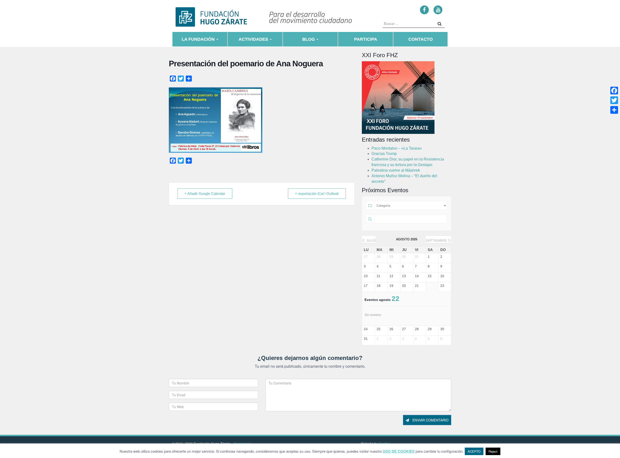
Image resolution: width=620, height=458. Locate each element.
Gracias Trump (384, 154)
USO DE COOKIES (399, 451)
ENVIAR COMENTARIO (430, 420)
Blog (309, 39)
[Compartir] (614, 110)
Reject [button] (492, 451)
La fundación (199, 39)
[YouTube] (438, 9)
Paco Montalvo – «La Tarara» (397, 148)
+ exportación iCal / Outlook (317, 193)
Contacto (420, 39)
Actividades (254, 39)
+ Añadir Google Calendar (205, 193)
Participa (365, 39)
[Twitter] (614, 100)
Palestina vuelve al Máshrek (396, 170)
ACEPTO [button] (474, 451)
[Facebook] (424, 9)
